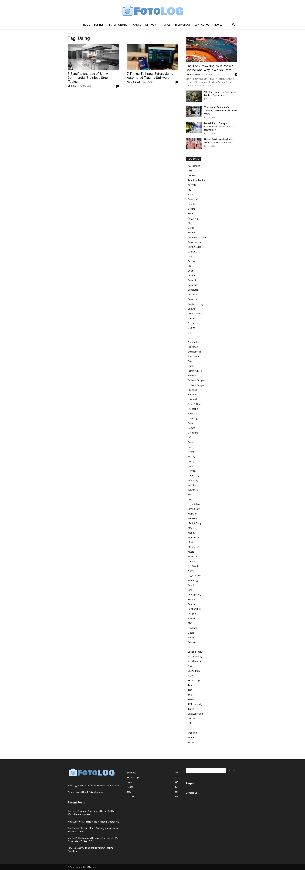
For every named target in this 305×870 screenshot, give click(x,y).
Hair (190, 446)
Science (192, 618)
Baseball (192, 194)
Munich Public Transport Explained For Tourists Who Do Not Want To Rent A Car (93, 840)
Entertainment (119, 24)
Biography (193, 218)
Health (191, 451)
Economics (193, 342)
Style (167, 24)
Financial (192, 399)
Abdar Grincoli (133, 82)
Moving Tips (194, 546)
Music (191, 551)
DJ (189, 337)
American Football (197, 180)
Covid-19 (192, 299)
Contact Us (201, 24)
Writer (191, 742)
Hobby (191, 461)
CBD (190, 265)
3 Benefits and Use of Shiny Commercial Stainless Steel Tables (88, 78)
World (191, 737)
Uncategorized (195, 713)
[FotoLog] (152, 11)
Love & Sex (194, 508)
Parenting (193, 580)
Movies (191, 542)
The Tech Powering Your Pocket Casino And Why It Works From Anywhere (93, 813)
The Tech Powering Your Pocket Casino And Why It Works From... (210, 68)
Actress (191, 175)
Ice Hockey (193, 475)
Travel (218, 24)
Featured (192, 389)
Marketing (193, 518)
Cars (190, 256)
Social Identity (195, 651)
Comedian (193, 280)
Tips (190, 689)
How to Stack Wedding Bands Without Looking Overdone (90, 850)
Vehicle (191, 718)
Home (86, 24)
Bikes (190, 213)
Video (190, 723)
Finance (192, 394)
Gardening (193, 432)
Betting (191, 208)
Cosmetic (192, 294)
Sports (191, 666)
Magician (192, 513)
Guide (191, 442)
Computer (193, 289)
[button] (233, 25)
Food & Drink (195, 404)
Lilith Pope (73, 86)
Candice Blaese (193, 74)
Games (137, 24)
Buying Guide (194, 246)
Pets (190, 589)
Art (189, 189)
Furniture (192, 413)
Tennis (191, 685)
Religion (192, 613)
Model (191, 527)
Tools (191, 694)
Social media (194, 661)
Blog (190, 223)
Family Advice (195, 370)
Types (191, 708)
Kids (190, 494)
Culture (191, 308)
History (191, 456)
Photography (194, 594)
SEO (190, 623)
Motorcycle (193, 537)
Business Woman (197, 237)
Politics (191, 599)
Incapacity (193, 480)
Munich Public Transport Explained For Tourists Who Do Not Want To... (219, 126)
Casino (191, 261)
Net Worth (152, 24)
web (190, 727)
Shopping (192, 627)
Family (191, 365)
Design (191, 327)
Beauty (191, 203)
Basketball (193, 199)
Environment (194, 356)
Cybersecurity (195, 313)
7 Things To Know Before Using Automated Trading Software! (150, 76)
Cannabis (192, 251)
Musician (192, 556)
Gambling (192, 418)
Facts (190, 361)
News (191, 570)
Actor (190, 170)
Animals (192, 184)
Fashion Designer (197, 380)
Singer (191, 632)
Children (192, 275)
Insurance (193, 489)
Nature (191, 561)
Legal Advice (194, 504)
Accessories (194, 165)
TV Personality (195, 704)
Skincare (192, 642)
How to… (192, 470)
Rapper (191, 604)
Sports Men (194, 670)
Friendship (193, 408)
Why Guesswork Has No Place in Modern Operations (93, 821)
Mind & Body (194, 523)
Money (191, 532)
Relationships (194, 608)
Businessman (195, 242)
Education (193, 346)
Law (190, 499)
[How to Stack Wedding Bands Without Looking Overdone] (194, 143)
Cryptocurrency (195, 304)
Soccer (191, 646)
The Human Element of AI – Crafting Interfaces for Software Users (220, 110)
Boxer (191, 227)
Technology (182, 24)
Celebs (191, 270)
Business (99, 24)
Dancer (191, 318)
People (191, 585)
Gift (189, 437)
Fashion (192, 375)
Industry (192, 485)
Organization (194, 575)
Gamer (191, 423)
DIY (189, 332)
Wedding (192, 732)
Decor (191, 323)
